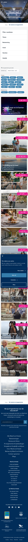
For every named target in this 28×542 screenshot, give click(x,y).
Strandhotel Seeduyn (14, 466)
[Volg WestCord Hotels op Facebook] (9, 507)
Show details (21, 270)
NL (24, 2)
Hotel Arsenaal (14, 495)
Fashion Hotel (14, 476)
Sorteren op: (3, 70)
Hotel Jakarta (14, 493)
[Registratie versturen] (25, 422)
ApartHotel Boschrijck (14, 470)
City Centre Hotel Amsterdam (14, 482)
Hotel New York (14, 497)
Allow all (14, 275)
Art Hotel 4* (14, 480)
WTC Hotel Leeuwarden (14, 472)
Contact (20, 539)
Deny (14, 284)
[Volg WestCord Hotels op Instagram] (16, 507)
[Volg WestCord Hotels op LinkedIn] (12, 507)
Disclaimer (16, 539)
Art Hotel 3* (14, 478)
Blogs (14, 456)
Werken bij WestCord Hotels (14, 451)
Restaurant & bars (14, 441)
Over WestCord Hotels (14, 449)
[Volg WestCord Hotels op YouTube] (19, 507)
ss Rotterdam (14, 499)
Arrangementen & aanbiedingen (14, 444)
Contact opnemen (14, 454)
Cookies (7, 539)
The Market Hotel (14, 491)
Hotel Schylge (14, 468)
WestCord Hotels (10, 537)
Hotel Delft (14, 484)
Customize (13, 280)
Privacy (11, 539)
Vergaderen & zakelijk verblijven (14, 446)
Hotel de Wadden (14, 464)
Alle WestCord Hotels (14, 436)
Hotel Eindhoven (14, 474)
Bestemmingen (14, 438)
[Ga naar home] (14, 11)
